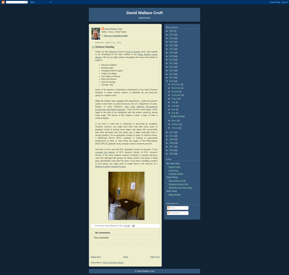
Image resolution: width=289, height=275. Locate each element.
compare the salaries (105, 152)
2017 (171, 63)
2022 (171, 45)
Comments (174, 213)
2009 (171, 139)
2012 (171, 81)
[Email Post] (132, 226)
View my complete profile (116, 36)
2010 (171, 136)
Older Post (155, 257)
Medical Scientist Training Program (110, 167)
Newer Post (96, 257)
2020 (171, 53)
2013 (171, 78)
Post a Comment (101, 237)
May (173, 110)
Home (125, 257)
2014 (171, 74)
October (175, 92)
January (175, 128)
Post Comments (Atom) (113, 263)
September (176, 95)
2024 (171, 38)
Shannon (113, 52)
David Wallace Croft (144, 13)
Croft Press (174, 170)
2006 (171, 150)
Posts (172, 208)
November (176, 88)
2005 (171, 154)
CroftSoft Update (176, 174)
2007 (171, 147)
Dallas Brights (175, 195)
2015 (171, 71)
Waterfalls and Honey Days (180, 188)
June (173, 106)
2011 (171, 132)
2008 (171, 143)
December (176, 84)
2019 (171, 56)
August (174, 99)
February (175, 124)
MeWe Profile (174, 167)
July (173, 102)
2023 (171, 42)
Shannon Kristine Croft (178, 184)
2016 (171, 67)
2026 (171, 31)
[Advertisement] (125, 248)
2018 (171, 60)
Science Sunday (104, 46)
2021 (171, 49)
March (174, 121)
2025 (171, 35)
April (173, 113)
